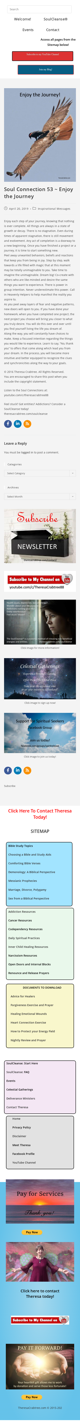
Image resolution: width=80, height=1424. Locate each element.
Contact (52, 29)
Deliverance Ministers (20, 1098)
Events (28, 29)
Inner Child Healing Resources (28, 947)
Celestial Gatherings (19, 1089)
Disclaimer (19, 1136)
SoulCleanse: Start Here (22, 1063)
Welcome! (22, 19)
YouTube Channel (24, 1162)
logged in (27, 452)
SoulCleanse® (56, 19)
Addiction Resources (22, 911)
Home (16, 1118)
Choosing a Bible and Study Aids (29, 854)
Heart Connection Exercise (28, 1022)
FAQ (26, 1072)
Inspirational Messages (54, 209)
